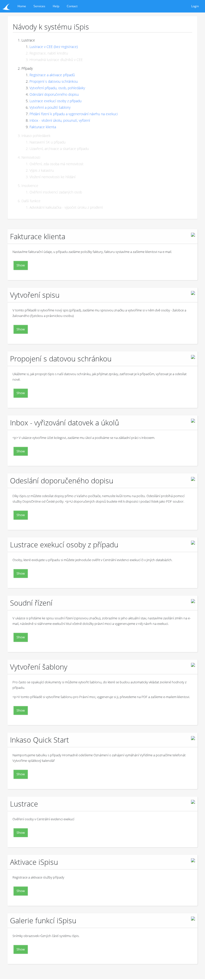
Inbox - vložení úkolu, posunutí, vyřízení (60, 120)
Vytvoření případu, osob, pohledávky (57, 87)
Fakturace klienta (43, 126)
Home (22, 6)
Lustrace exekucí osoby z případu (56, 100)
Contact (72, 6)
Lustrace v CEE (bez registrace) (54, 46)
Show (20, 265)
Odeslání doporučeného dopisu (54, 94)
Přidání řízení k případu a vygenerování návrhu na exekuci (74, 113)
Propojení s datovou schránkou (54, 81)
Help (56, 6)
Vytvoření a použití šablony (50, 107)
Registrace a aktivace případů (52, 74)
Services (39, 6)
